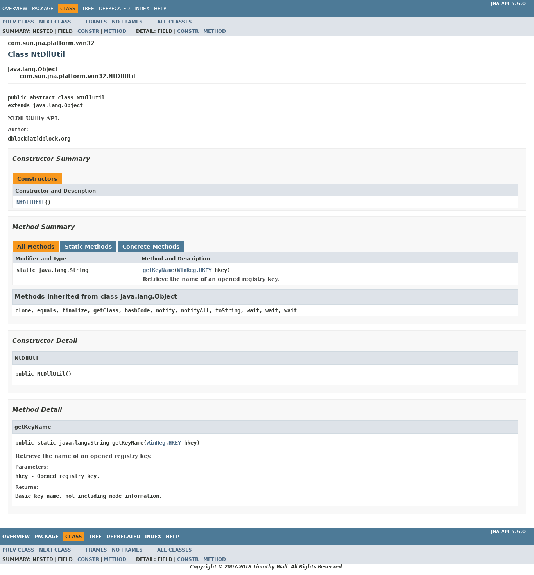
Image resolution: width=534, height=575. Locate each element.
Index (141, 8)
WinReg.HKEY (194, 270)
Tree (88, 8)
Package (43, 8)
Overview (14, 8)
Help (160, 8)
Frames (96, 22)
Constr (88, 31)
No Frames (127, 22)
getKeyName (158, 270)
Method (115, 31)
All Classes (174, 22)
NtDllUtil (30, 202)
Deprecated (114, 8)
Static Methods (88, 246)
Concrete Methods (150, 246)
